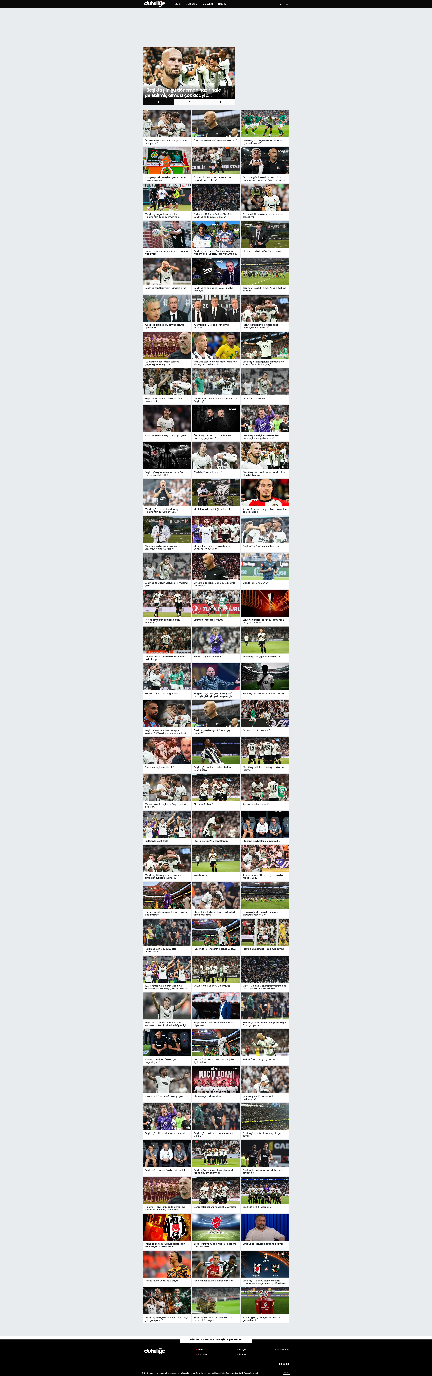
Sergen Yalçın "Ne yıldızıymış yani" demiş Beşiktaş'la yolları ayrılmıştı (213, 695)
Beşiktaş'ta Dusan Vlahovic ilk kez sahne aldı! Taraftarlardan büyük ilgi (165, 1024)
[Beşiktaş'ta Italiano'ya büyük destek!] (167, 1153)
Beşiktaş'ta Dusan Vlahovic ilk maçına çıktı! (166, 584)
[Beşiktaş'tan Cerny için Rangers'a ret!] (167, 271)
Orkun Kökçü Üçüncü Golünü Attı (212, 985)
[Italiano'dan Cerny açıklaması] (265, 1042)
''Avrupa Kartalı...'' (203, 804)
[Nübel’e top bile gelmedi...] (216, 640)
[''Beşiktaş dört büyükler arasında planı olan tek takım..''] (265, 455)
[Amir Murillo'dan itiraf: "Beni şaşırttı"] (167, 1079)
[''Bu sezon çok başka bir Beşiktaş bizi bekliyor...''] (167, 787)
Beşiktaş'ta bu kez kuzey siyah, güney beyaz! (264, 1134)
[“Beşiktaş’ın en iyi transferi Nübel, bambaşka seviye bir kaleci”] (265, 418)
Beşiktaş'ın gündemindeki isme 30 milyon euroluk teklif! (164, 473)
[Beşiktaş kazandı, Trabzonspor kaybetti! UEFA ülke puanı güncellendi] (167, 713)
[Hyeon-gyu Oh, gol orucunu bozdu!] (265, 640)
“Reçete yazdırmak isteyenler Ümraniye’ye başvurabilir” (161, 547)
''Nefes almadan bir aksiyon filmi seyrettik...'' (163, 621)
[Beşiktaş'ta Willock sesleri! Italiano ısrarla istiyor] (216, 750)
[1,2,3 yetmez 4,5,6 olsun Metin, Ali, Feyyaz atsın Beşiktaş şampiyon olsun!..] (167, 969)
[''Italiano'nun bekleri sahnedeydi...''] (265, 824)
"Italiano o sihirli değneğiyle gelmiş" (262, 251)
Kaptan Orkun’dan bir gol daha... (163, 693)
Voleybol (208, 4)
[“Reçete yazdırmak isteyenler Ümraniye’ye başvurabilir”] (167, 529)
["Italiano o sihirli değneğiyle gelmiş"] (265, 234)
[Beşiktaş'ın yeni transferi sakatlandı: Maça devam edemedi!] (216, 1153)
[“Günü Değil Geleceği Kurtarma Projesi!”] (216, 308)
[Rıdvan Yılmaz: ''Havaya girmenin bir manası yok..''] (265, 858)
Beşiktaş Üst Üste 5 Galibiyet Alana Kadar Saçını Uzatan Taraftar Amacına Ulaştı (215, 252)
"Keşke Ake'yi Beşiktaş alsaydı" (162, 1280)
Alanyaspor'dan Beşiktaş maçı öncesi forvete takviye (166, 178)
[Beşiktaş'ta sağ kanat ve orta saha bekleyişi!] (216, 271)
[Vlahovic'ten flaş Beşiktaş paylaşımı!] (167, 418)
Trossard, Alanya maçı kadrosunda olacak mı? (263, 215)
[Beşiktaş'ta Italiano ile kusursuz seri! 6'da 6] (216, 1116)
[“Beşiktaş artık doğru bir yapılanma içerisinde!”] (167, 308)
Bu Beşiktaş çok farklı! (157, 841)
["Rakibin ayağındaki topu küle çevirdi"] (265, 932)
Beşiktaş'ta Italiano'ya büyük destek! (165, 1170)
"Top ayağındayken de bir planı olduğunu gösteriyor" (260, 913)
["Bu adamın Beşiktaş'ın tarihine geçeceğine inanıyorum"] (167, 345)
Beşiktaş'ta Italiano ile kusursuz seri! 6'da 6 (214, 1134)
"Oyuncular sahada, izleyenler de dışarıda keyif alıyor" (212, 178)
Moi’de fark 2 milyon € (255, 583)
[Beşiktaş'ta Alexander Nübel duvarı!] (167, 1116)
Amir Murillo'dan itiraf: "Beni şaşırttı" (164, 1096)
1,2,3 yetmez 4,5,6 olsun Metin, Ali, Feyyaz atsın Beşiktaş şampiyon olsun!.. (167, 987)
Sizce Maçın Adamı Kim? (207, 1096)
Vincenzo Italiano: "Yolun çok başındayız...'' (161, 1061)
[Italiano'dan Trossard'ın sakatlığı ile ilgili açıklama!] (216, 1042)
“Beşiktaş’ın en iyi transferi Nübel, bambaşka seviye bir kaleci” (261, 436)
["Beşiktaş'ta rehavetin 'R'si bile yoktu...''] (216, 932)
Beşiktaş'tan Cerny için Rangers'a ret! (165, 288)
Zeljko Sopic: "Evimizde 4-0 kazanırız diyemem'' (214, 1024)
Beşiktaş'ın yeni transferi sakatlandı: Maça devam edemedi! (214, 1171)
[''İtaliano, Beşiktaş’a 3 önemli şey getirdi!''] (216, 713)
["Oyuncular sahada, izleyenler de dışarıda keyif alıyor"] (216, 160)
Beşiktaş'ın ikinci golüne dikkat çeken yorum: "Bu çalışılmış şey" (263, 363)
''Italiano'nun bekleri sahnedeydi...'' (262, 841)
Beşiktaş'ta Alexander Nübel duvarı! (165, 1133)
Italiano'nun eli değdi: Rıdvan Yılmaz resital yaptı (165, 658)
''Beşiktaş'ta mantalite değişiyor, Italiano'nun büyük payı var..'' (163, 510)
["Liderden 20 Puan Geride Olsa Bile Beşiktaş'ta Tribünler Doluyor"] (216, 197)
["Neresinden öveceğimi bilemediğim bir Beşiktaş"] (216, 381)
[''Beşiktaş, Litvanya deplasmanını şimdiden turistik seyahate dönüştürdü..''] (167, 858)
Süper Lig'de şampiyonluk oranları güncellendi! (261, 1319)
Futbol (177, 4)
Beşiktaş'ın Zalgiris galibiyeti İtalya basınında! (164, 400)
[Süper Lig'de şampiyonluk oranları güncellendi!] (265, 1300)
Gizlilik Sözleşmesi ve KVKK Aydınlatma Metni (239, 1373)
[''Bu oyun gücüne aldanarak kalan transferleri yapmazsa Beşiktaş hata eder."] (265, 160)
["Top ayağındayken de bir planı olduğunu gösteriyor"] (265, 895)
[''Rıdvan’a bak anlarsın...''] (265, 713)
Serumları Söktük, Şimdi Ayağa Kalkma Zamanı (264, 289)
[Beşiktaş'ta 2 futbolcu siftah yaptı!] (265, 529)
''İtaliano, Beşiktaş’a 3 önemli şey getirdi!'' (212, 731)
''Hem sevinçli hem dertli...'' (159, 767)
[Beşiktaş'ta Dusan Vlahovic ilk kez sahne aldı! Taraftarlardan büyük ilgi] (167, 1005)
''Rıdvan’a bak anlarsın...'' (256, 730)
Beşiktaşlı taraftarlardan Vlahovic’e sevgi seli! (262, 1171)
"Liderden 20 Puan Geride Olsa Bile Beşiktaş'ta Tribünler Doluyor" (213, 215)
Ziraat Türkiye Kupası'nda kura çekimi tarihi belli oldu (215, 1245)
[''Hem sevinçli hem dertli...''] (167, 750)
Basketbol (191, 4)
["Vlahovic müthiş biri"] (265, 381)
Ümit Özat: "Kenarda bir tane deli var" (263, 1243)
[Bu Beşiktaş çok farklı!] (167, 824)
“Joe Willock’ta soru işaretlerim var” (214, 1280)
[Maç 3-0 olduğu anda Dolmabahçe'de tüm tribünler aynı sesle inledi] (265, 969)
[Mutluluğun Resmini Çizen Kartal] (216, 492)
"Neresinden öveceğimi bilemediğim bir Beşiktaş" (215, 400)
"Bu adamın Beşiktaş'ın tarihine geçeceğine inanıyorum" (162, 363)
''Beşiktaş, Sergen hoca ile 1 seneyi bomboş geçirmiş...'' (213, 436)
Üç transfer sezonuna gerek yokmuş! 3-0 (216, 1208)
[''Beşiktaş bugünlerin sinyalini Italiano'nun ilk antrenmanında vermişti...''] (167, 197)
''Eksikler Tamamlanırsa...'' (208, 472)
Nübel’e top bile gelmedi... (208, 656)
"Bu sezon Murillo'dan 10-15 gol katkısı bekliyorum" (166, 142)
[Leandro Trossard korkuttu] (216, 603)
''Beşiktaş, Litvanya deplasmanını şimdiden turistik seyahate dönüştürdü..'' (163, 876)
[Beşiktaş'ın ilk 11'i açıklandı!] (265, 1190)
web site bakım (282, 1349)
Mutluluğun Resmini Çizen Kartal (212, 509)
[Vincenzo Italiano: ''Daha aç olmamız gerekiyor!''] (216, 566)
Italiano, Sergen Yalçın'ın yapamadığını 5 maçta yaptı (264, 1024)
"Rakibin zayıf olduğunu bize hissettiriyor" (160, 950)
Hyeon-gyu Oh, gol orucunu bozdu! (262, 656)
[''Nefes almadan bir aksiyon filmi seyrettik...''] (167, 603)
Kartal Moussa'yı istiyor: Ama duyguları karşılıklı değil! (265, 510)
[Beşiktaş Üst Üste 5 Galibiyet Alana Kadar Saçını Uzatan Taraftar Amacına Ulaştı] (216, 234)
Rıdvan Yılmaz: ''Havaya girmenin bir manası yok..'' (263, 876)
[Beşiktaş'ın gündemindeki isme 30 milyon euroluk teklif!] (167, 455)
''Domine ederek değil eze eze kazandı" (215, 140)
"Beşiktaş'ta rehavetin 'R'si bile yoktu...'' (215, 949)
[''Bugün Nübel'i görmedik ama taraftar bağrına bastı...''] (167, 895)
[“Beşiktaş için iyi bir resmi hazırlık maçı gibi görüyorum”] (167, 1300)
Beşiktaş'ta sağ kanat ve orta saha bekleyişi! (213, 289)
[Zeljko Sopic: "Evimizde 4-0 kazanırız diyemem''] (216, 1005)
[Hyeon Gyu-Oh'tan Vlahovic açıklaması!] (265, 1079)
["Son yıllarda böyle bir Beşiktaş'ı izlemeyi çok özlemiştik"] (265, 308)
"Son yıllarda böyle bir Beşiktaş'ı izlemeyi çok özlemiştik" (260, 326)
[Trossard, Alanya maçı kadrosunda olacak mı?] (265, 197)
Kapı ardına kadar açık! (256, 804)
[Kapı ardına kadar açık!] (265, 787)
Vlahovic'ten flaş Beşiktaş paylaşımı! (165, 435)
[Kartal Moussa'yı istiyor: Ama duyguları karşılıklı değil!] (265, 492)
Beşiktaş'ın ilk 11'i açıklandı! (257, 1207)
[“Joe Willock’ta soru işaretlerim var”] (216, 1264)
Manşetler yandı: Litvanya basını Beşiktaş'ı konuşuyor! (212, 547)
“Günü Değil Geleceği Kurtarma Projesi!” (211, 326)
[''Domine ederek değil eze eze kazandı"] (216, 123)
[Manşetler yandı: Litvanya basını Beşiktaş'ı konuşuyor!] (216, 529)
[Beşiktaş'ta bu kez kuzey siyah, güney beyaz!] (265, 1116)
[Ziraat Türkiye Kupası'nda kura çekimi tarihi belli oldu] (216, 1227)
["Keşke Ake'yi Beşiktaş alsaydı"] (167, 1264)
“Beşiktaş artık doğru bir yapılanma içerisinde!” (164, 326)
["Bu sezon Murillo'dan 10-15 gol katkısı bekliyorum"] (167, 123)
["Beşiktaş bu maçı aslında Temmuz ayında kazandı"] (265, 123)
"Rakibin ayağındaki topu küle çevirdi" (264, 949)
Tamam (286, 1373)
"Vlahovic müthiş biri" (254, 398)
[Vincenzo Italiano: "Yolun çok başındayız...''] (167, 1042)
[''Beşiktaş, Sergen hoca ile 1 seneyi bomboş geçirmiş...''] (216, 418)
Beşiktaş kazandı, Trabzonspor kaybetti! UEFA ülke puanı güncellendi (166, 731)
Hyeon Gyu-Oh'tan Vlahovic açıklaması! (258, 1097)
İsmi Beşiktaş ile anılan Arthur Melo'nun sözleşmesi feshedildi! (215, 363)
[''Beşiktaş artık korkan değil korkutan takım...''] (265, 750)
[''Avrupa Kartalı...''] (216, 787)
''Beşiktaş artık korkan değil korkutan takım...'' (263, 768)
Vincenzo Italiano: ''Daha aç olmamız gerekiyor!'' (214, 584)
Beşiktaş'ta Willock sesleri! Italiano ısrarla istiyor (213, 768)
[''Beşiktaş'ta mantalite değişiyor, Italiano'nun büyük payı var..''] (167, 492)
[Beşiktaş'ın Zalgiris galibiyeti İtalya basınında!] (167, 381)
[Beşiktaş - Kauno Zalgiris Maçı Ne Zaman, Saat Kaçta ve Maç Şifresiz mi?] (265, 1264)
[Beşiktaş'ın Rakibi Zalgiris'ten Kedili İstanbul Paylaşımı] (216, 1300)
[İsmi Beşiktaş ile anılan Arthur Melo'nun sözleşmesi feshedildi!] (216, 345)
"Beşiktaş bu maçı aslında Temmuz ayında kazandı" (262, 142)
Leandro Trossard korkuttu (209, 619)
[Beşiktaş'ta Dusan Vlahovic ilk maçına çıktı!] (167, 566)
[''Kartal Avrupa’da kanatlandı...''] (216, 824)
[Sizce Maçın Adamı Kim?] (216, 1079)
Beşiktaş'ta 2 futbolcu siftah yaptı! (262, 546)
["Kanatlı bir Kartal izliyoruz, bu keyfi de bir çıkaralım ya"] (216, 895)
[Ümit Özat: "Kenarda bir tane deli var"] (265, 1227)
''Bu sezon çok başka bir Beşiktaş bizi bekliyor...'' (165, 805)
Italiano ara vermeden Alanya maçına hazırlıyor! (166, 252)
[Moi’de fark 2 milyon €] (265, 566)
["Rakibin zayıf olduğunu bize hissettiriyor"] (167, 932)
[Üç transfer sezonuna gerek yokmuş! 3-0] (216, 1190)
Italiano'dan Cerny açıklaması (260, 1059)
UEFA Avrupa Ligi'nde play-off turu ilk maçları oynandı (263, 621)
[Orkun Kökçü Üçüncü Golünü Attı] (216, 969)
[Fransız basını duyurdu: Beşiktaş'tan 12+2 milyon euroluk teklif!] (167, 1227)
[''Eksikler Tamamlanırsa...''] (216, 455)
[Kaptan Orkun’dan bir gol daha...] (167, 676)
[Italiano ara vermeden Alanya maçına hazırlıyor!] (167, 234)
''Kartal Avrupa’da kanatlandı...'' (211, 841)
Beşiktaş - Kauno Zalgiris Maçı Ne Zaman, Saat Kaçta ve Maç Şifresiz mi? (264, 1282)
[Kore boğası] (216, 858)
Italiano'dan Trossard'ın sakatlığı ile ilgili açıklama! (214, 1061)
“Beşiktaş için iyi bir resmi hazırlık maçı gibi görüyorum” (166, 1319)
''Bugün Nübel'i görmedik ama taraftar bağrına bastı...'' (166, 913)
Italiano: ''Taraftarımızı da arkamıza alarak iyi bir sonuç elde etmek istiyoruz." (165, 1208)
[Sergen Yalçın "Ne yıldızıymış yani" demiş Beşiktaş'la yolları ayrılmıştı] (216, 676)
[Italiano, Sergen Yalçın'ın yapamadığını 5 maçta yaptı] (265, 1005)
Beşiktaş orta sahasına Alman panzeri (264, 693)
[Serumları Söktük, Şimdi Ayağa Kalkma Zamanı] (265, 271)
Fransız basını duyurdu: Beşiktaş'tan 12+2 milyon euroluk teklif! (165, 1245)
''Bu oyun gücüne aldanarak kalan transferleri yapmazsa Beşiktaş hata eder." (263, 178)
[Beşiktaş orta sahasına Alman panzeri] (265, 676)
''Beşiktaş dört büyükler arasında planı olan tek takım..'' (264, 473)
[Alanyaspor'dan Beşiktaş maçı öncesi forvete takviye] (167, 160)
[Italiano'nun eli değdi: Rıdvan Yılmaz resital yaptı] (167, 640)
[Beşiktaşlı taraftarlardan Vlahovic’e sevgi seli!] (265, 1153)
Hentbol (222, 4)
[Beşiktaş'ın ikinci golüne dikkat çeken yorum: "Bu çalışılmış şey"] (265, 345)
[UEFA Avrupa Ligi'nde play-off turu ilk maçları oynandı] (265, 603)
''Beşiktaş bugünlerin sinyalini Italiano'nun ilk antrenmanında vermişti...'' (162, 215)
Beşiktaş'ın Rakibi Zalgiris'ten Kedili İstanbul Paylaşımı (213, 1319)
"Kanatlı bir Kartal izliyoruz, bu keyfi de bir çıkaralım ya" (215, 913)
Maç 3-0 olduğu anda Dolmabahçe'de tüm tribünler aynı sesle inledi (264, 987)
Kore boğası (200, 875)
